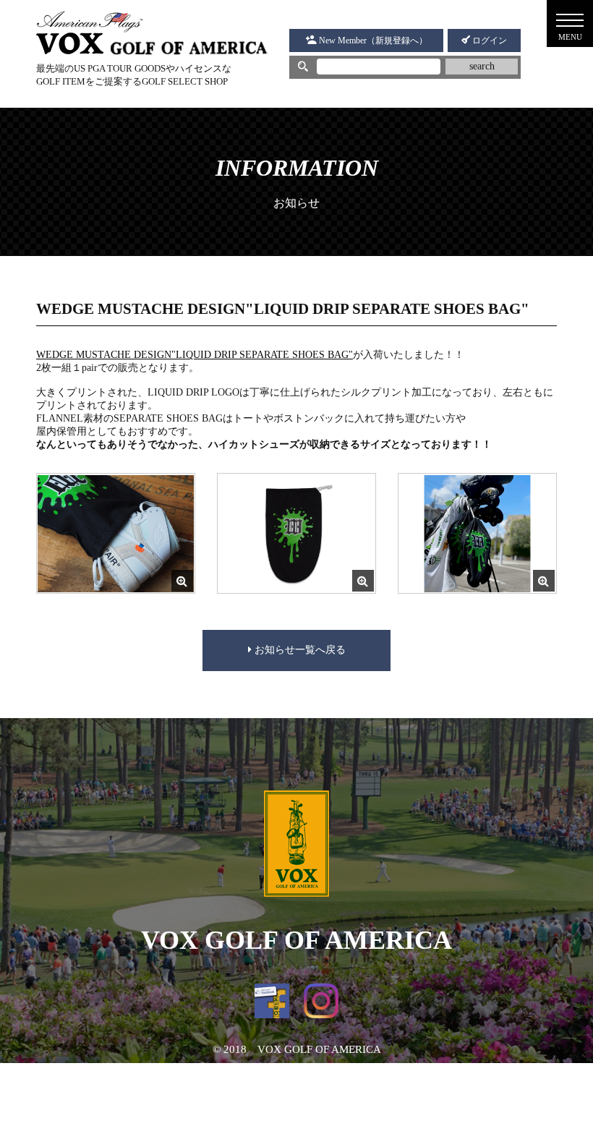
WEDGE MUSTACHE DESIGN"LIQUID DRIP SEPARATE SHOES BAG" (194, 354)
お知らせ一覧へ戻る (299, 649)
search (482, 66)
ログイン (488, 40)
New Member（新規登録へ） (372, 40)
